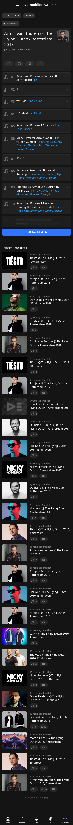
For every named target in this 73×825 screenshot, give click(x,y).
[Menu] (18, 5)
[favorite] (8, 63)
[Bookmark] (29, 63)
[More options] (66, 76)
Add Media (12, 23)
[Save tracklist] (19, 63)
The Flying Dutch (11, 15)
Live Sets (29, 15)
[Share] (40, 63)
